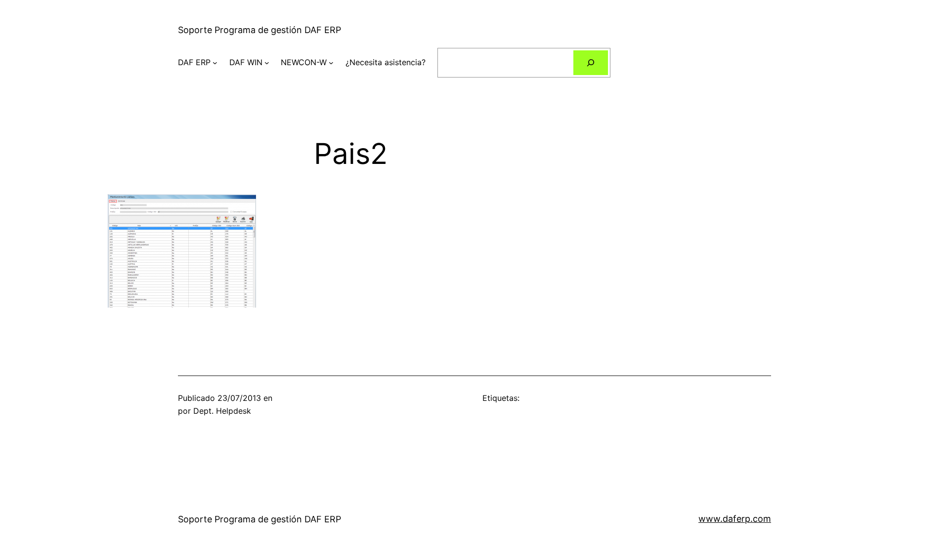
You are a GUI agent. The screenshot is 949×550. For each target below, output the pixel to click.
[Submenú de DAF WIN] (266, 62)
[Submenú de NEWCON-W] (331, 62)
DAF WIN (245, 62)
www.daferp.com (734, 518)
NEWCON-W (304, 62)
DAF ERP (194, 62)
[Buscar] (590, 62)
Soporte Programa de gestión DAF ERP (259, 30)
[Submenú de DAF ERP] (215, 62)
